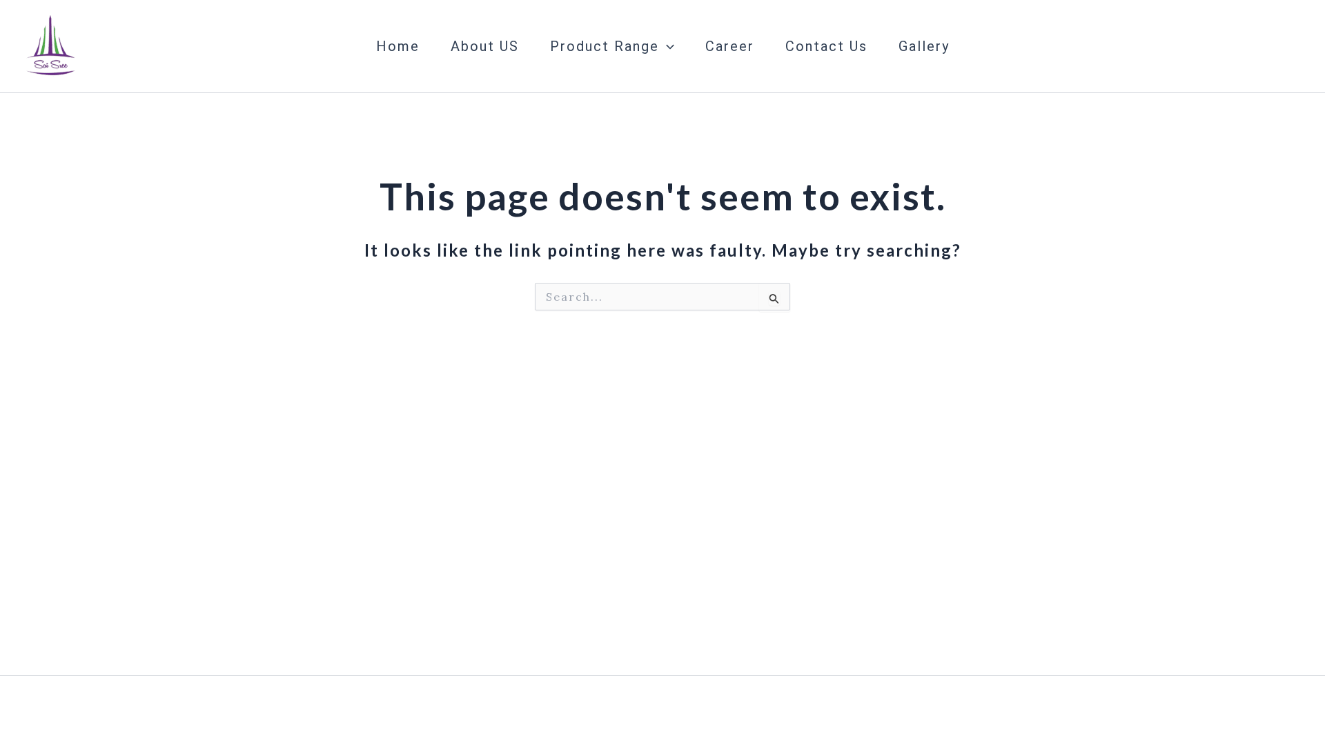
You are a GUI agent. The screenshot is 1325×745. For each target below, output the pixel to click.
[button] (666, 46)
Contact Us (826, 46)
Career (729, 46)
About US (485, 46)
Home (398, 46)
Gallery (924, 46)
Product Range (604, 46)
